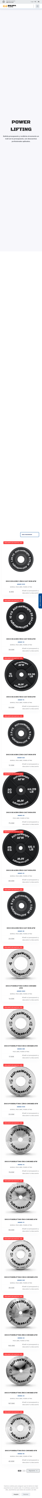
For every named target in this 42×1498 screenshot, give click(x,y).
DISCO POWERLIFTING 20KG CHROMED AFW (21, 1335)
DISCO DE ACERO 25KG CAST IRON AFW (21, 870)
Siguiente (32, 1470)
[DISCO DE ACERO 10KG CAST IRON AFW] (21, 617)
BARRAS (12, 587)
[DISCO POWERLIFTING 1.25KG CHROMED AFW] (21, 1081)
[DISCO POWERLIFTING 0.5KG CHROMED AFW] (21, 1023)
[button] (40, 600)
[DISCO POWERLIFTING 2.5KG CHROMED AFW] (21, 1255)
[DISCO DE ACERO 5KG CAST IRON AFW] (21, 906)
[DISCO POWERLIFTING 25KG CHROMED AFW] (21, 1370)
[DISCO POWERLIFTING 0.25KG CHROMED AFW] (21, 963)
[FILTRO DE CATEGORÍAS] (37, 6)
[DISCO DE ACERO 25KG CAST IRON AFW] (21, 848)
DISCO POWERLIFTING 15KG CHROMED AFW (21, 1219)
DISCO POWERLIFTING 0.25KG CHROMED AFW (21, 987)
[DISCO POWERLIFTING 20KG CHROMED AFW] (21, 1313)
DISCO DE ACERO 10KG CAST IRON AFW (21, 639)
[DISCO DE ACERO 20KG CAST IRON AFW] (21, 790)
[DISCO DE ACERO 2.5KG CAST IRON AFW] (21, 732)
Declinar (25, 1494)
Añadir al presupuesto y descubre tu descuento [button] (30, 592)
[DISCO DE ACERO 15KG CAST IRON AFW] (21, 674)
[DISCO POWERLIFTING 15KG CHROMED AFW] (21, 1197)
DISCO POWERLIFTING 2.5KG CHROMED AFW (21, 1277)
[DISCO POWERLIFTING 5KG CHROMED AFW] (21, 1428)
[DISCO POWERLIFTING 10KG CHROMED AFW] (21, 1139)
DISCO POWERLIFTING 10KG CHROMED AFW (21, 1161)
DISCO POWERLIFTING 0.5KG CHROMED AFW (21, 1046)
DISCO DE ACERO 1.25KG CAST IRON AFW (21, 581)
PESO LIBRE (19, 587)
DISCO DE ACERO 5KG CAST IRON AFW (21, 928)
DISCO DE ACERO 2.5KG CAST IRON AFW (21, 755)
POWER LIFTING (27, 587)
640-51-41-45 (9, 2)
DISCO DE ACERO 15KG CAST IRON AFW (21, 697)
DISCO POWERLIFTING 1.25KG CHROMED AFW (21, 1104)
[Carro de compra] (38, 1)
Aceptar (16, 1494)
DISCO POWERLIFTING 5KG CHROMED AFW (21, 1451)
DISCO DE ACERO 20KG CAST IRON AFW (21, 812)
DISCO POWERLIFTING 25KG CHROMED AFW (21, 1393)
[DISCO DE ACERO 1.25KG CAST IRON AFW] (21, 559)
